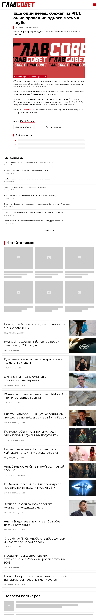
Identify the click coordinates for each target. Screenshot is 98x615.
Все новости (49, 230)
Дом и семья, (9, 475)
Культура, (8, 368)
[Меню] (93, 5)
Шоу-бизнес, (9, 385)
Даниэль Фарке (23, 127)
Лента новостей (15, 158)
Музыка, (7, 403)
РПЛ (39, 127)
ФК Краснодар (53, 127)
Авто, (6, 350)
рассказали (29, 110)
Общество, (8, 333)
